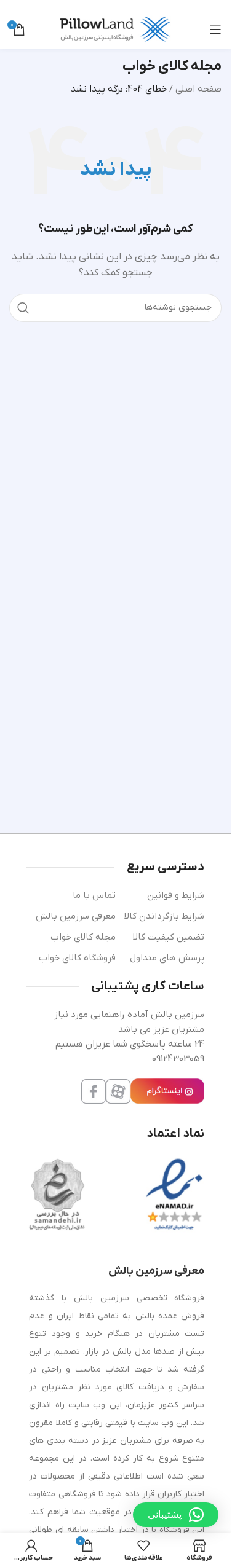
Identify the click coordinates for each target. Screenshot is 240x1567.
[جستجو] (23, 308)
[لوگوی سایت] (115, 29)
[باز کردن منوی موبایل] (215, 29)
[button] (175, 1514)
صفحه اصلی (198, 89)
